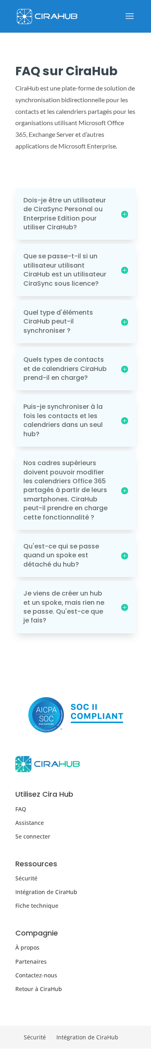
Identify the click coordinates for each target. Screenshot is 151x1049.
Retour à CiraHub (38, 989)
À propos (27, 947)
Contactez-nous (36, 975)
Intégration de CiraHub (46, 892)
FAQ (20, 809)
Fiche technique (36, 905)
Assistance (29, 822)
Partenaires (31, 961)
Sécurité (26, 878)
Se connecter (32, 836)
